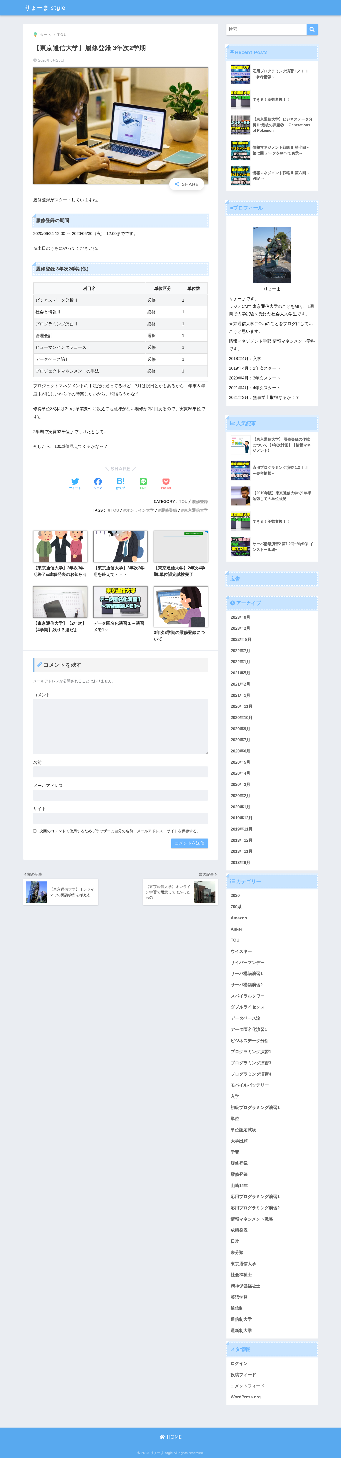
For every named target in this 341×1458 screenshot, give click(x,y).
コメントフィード (248, 1386)
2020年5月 (240, 762)
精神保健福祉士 (245, 1286)
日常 (235, 1241)
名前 (37, 762)
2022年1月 (240, 661)
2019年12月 (242, 818)
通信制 (237, 1308)
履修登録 (200, 501)
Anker (236, 929)
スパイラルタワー (248, 996)
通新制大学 (241, 1330)
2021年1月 (240, 695)
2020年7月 (240, 739)
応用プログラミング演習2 (255, 1208)
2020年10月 (242, 717)
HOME (173, 1437)
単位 (235, 1118)
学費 (235, 1152)
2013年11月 (242, 851)
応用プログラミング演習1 (255, 1196)
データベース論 (245, 1018)
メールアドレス (48, 785)
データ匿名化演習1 (249, 1029)
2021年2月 (240, 684)
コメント (41, 695)
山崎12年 (239, 1185)
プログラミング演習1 (251, 1051)
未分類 (237, 1252)
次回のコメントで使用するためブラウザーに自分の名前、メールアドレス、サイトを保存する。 (119, 831)
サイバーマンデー (248, 962)
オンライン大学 (140, 510)
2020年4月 (240, 773)
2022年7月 (240, 650)
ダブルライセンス (248, 1007)
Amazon (239, 918)
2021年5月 (240, 673)
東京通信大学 (196, 510)
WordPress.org (246, 1397)
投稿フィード (243, 1374)
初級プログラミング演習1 (255, 1107)
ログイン (239, 1363)
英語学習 (239, 1297)
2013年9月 (240, 862)
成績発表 (239, 1230)
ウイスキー (241, 951)
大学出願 (239, 1141)
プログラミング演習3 (251, 1063)
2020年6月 (240, 751)
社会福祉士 (241, 1274)
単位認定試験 (243, 1129)
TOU (183, 501)
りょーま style (45, 7)
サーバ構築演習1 (247, 973)
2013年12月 (242, 840)
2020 (235, 895)
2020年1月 (240, 807)
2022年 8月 (241, 639)
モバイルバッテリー (250, 1085)
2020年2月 (240, 795)
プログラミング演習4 (251, 1074)
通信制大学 (241, 1319)
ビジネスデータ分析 (250, 1040)
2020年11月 (242, 706)
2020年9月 (240, 729)
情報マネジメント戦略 (252, 1219)
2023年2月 (240, 628)
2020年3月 (240, 784)
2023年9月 (240, 617)
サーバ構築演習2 (247, 984)
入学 (235, 1096)
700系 (236, 906)
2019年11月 (242, 829)
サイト (39, 808)
